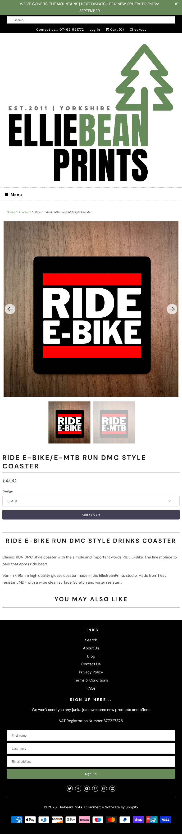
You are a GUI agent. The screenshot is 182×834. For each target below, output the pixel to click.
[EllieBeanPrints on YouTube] (87, 789)
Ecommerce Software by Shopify (111, 807)
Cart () (116, 29)
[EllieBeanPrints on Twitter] (70, 789)
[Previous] (10, 309)
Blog (91, 656)
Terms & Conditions (91, 680)
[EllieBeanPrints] (91, 112)
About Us (91, 648)
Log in (95, 29)
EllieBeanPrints (70, 807)
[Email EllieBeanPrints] (112, 789)
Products (25, 212)
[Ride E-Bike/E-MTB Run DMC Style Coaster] (91, 309)
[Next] (172, 309)
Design (7, 491)
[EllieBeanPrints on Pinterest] (95, 789)
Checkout (138, 29)
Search (91, 640)
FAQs (91, 688)
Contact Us (91, 664)
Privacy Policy (91, 672)
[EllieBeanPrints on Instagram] (104, 789)
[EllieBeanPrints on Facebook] (78, 789)
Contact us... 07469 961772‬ (60, 29)
